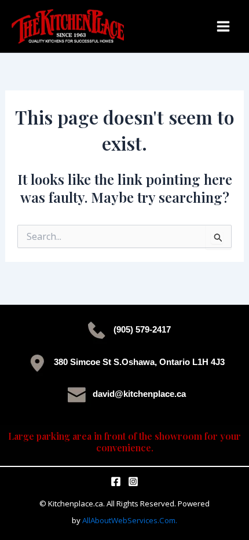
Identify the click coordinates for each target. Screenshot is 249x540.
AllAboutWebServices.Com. (129, 520)
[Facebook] (116, 481)
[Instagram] (133, 481)
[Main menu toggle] (223, 26)
